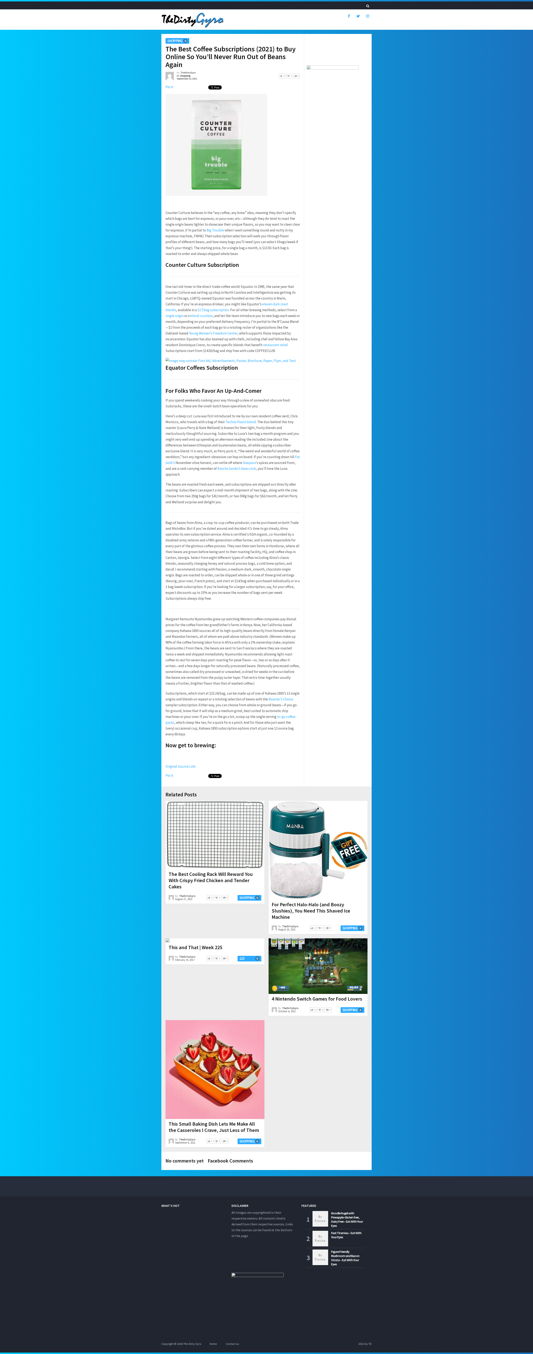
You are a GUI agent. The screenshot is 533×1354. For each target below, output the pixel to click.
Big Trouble (215, 230)
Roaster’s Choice (281, 699)
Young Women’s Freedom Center (213, 333)
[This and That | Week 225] (168, 940)
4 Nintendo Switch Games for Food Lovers (317, 999)
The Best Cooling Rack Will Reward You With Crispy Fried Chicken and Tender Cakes (211, 880)
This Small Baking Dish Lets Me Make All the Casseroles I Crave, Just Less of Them (214, 1127)
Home (213, 1344)
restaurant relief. (275, 345)
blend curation (201, 315)
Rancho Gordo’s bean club (236, 468)
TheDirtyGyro (188, 72)
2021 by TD (365, 1344)
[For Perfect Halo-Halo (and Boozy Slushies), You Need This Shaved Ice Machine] (318, 850)
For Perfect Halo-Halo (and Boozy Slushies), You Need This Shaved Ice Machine (311, 910)
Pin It (169, 87)
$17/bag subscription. (213, 310)
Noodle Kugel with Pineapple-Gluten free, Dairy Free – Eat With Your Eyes (347, 1219)
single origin (175, 315)
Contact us (232, 1344)
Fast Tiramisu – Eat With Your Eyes (346, 1235)
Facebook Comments (230, 1161)
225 (242, 958)
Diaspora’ (250, 462)
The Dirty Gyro (192, 1344)
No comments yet (185, 1161)
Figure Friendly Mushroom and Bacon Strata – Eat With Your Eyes (345, 1258)
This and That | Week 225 (195, 947)
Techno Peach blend (240, 422)
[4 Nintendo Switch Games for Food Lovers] (318, 966)
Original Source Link (181, 766)
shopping (174, 41)
